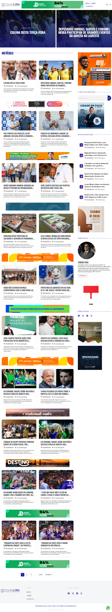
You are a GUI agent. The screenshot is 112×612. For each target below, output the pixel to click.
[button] (107, 4)
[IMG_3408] (37, 466)
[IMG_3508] (37, 312)
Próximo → (49, 575)
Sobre (93, 3)
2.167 (40, 575)
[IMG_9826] (52, 8)
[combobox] (93, 98)
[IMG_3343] (37, 416)
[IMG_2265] (37, 159)
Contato (89, 6)
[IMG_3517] (94, 85)
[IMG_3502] (38, 262)
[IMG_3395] (37, 210)
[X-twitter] (91, 316)
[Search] (109, 98)
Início (87, 3)
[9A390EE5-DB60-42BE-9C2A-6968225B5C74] (37, 107)
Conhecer (82, 276)
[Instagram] (83, 316)
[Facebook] (79, 316)
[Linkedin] (87, 316)
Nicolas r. (61, 609)
